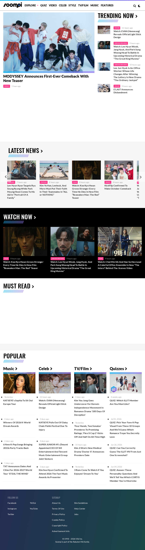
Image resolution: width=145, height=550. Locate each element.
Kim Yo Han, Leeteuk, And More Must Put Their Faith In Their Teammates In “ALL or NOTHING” (53, 190)
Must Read (16, 285)
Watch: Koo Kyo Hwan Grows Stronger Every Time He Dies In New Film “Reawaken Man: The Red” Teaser (85, 191)
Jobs (76, 514)
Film (75, 182)
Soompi (11, 182)
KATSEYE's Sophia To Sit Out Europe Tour (18, 402)
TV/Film (43, 182)
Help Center (79, 508)
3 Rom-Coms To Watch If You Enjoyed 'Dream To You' (89, 472)
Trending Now (116, 15)
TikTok (33, 503)
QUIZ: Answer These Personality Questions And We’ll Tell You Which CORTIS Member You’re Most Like (125, 475)
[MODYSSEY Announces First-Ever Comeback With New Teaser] (48, 42)
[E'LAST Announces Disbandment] (104, 88)
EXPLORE (30, 5)
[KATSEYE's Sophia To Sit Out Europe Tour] (19, 383)
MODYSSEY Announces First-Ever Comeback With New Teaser (46, 78)
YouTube (34, 508)
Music (94, 5)
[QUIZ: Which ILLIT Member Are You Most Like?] (126, 383)
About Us (56, 503)
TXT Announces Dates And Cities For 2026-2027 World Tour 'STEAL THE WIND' (17, 470)
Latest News (23, 150)
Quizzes (117, 368)
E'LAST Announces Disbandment (123, 91)
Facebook (12, 503)
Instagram (12, 508)
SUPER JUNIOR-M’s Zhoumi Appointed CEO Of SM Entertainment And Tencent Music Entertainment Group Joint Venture (53, 451)
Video (53, 5)
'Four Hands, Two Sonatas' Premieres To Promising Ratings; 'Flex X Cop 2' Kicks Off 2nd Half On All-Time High (89, 431)
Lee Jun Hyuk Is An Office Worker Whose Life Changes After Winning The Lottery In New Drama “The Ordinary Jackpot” (127, 74)
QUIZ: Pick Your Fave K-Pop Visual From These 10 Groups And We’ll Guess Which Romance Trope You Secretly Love (125, 429)
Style (72, 5)
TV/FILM (83, 5)
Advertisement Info (61, 531)
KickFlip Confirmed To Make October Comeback (118, 187)
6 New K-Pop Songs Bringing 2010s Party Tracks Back (17, 446)
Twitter (11, 514)
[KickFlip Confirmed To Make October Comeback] (119, 170)
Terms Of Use (58, 508)
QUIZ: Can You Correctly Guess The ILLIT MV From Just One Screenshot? (125, 451)
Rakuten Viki (78, 542)
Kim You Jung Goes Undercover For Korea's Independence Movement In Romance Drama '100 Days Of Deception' (89, 407)
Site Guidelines (81, 503)
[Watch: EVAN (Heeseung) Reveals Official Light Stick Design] (104, 30)
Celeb (63, 5)
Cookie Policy (58, 520)
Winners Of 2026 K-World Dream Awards (17, 424)
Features (107, 5)
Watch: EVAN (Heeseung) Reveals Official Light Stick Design (127, 34)
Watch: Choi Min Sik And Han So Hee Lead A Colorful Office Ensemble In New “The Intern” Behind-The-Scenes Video (119, 264)
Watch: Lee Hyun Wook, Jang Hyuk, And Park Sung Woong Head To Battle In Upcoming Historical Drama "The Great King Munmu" (128, 52)
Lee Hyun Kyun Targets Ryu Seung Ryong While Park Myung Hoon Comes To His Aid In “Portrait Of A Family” (21, 191)
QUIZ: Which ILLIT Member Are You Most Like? (124, 402)
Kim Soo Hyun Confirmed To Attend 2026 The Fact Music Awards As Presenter (53, 473)
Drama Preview (121, 43)
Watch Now (17, 216)
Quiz (43, 5)
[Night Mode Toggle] (139, 6)
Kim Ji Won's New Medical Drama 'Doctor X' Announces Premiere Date (89, 451)
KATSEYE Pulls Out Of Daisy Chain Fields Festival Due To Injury (53, 426)
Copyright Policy (59, 525)
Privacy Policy (58, 514)
